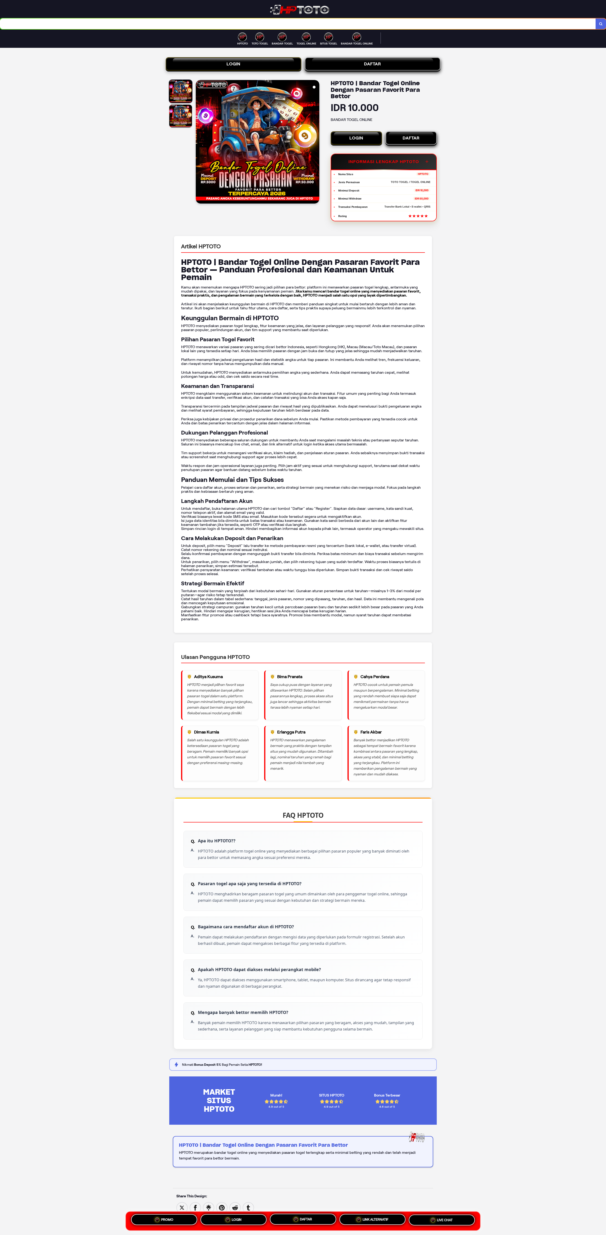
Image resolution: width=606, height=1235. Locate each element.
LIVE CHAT (445, 1220)
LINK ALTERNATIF (375, 1219)
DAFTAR (372, 64)
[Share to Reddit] (235, 1207)
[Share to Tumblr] (248, 1207)
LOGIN (234, 64)
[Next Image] (315, 142)
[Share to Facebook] (195, 1207)
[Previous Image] (199, 142)
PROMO (167, 1220)
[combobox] (298, 23)
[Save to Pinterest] (221, 1207)
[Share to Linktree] (208, 1207)
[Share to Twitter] (182, 1207)
